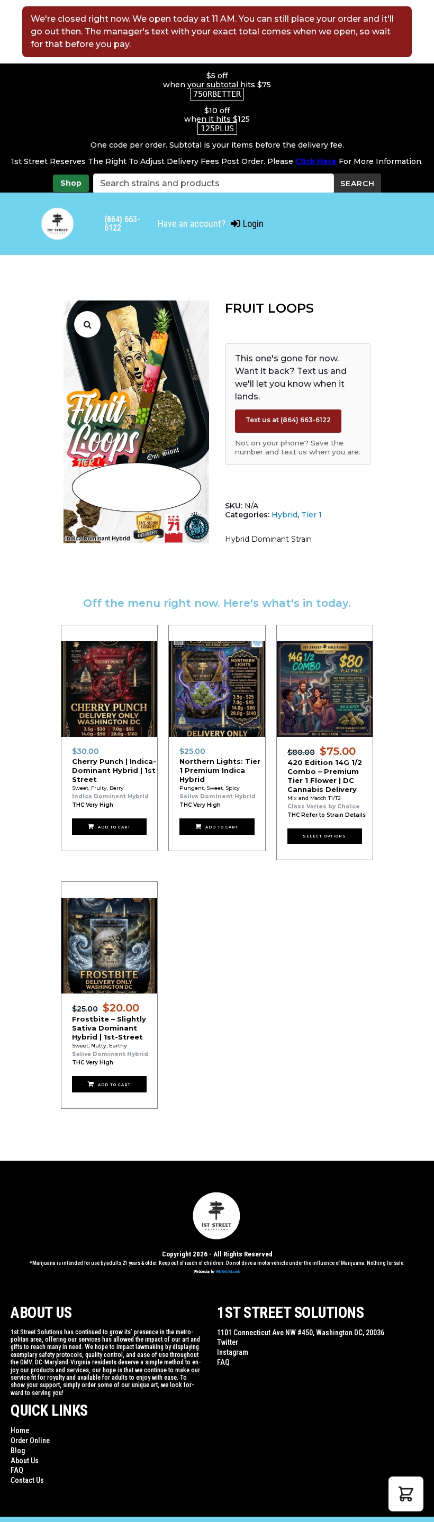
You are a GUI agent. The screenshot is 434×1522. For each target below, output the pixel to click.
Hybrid (284, 515)
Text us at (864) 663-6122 (288, 420)
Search (357, 183)
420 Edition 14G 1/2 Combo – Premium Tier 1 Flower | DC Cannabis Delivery (324, 776)
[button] (87, 324)
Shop (71, 183)
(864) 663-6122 (122, 223)
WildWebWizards (228, 1271)
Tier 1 (311, 515)
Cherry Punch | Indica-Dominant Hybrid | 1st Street (114, 770)
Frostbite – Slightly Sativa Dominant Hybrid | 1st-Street (109, 1028)
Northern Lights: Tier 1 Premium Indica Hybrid (219, 770)
